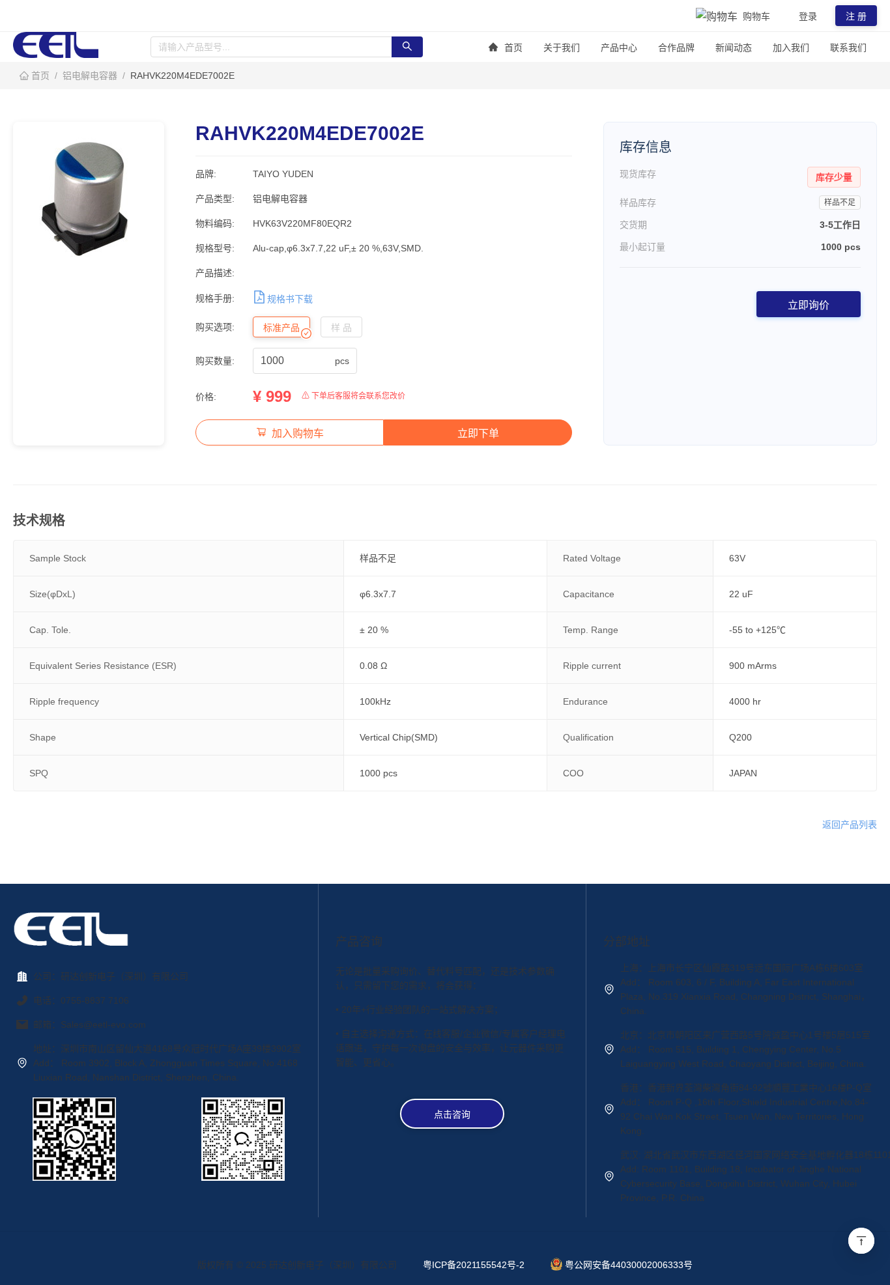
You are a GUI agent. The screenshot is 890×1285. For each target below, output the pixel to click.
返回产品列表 (849, 824)
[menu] (677, 47)
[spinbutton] (296, 360)
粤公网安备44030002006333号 (629, 1265)
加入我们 (791, 47)
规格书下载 (290, 299)
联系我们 (848, 47)
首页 (513, 47)
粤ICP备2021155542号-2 (473, 1265)
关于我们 (561, 47)
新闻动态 (733, 47)
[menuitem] (505, 48)
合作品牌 (676, 47)
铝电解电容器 (90, 75)
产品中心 (619, 47)
